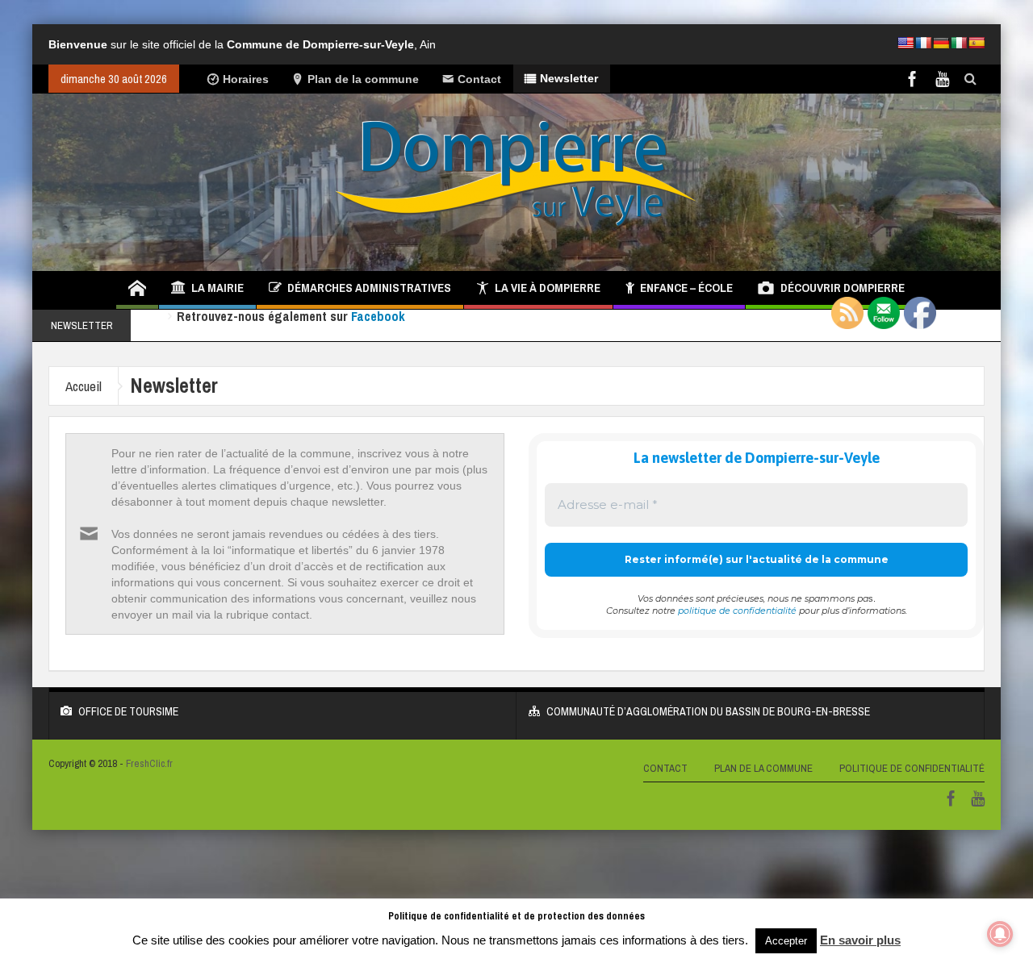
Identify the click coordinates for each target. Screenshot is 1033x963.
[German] (941, 42)
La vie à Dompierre (547, 287)
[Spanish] (976, 42)
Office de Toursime (128, 711)
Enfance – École (686, 287)
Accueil (83, 386)
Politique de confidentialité (912, 768)
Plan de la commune (363, 79)
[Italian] (959, 42)
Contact (479, 79)
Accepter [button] (786, 941)
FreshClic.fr (149, 763)
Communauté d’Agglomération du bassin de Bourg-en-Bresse (708, 711)
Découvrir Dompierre (842, 287)
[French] (923, 42)
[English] (905, 42)
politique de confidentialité (737, 610)
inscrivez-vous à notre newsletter (500, 325)
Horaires (246, 79)
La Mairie (217, 287)
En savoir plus (860, 940)
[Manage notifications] (1000, 934)
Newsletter (569, 78)
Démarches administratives (369, 287)
